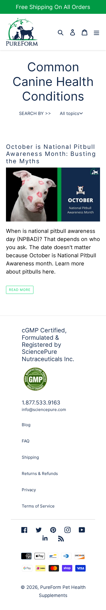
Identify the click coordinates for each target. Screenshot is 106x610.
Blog (26, 424)
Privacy (29, 489)
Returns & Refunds (40, 473)
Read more (19, 290)
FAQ (25, 441)
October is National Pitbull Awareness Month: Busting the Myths (51, 154)
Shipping (30, 457)
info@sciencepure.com (44, 409)
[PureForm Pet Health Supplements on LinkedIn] (45, 538)
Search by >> (35, 113)
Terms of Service (38, 506)
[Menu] (96, 32)
